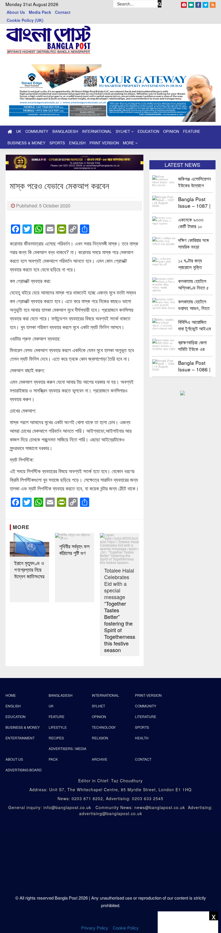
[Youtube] (191, 3)
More (129, 143)
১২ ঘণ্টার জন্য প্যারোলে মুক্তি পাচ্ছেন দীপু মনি (190, 263)
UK (18, 131)
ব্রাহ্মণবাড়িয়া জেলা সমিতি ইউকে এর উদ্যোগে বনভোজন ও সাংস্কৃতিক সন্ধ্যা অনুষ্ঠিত (194, 345)
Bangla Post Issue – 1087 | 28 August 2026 (194, 202)
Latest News (182, 164)
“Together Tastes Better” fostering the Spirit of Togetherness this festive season (119, 610)
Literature (145, 716)
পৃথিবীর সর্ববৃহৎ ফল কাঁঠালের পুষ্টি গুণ (74, 549)
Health (141, 737)
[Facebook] (198, 3)
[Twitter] (205, 3)
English (77, 143)
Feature (191, 131)
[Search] (160, 3)
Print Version (104, 143)
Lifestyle (58, 727)
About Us (16, 12)
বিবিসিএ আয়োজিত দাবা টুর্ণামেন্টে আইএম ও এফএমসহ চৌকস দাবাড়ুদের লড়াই (194, 324)
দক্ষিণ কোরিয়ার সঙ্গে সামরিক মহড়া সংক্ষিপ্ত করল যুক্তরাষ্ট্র (193, 243)
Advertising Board (23, 769)
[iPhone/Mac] (184, 3)
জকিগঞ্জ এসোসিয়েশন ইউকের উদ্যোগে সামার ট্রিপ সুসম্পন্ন (194, 181)
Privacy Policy (94, 928)
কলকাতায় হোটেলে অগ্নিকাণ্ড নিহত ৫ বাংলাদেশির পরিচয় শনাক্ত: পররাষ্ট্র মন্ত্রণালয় (193, 283)
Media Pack (40, 12)
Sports (57, 143)
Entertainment (20, 737)
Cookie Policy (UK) (25, 20)
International (97, 131)
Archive (99, 759)
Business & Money (26, 143)
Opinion (171, 131)
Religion (100, 737)
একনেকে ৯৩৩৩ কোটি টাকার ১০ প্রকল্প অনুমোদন (190, 222)
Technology (104, 727)
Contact (63, 12)
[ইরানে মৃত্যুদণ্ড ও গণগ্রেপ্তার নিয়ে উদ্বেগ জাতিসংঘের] (29, 545)
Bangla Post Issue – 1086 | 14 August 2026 (194, 365)
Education (148, 131)
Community (36, 131)
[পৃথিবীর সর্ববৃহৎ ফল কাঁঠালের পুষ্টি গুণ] (74, 536)
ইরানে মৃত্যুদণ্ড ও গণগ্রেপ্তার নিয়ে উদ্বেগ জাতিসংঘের (29, 569)
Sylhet (123, 131)
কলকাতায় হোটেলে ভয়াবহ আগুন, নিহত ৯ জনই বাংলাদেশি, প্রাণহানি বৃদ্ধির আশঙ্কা (193, 304)
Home (10, 695)
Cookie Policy (126, 928)
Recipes (56, 737)
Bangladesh (65, 131)
